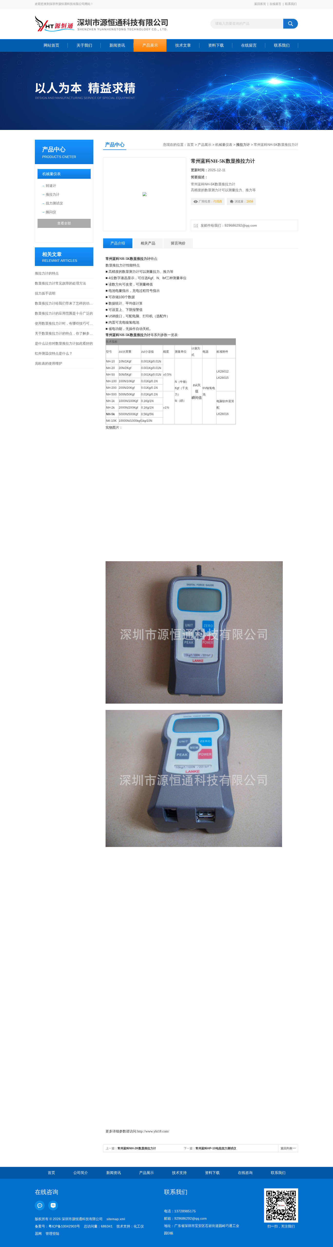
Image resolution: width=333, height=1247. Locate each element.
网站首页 (51, 45)
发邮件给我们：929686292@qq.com (228, 225)
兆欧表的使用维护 (48, 363)
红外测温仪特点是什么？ (53, 353)
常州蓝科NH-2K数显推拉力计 (137, 1148)
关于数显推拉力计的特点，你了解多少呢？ (64, 333)
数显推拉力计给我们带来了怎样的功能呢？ (64, 303)
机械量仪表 (51, 174)
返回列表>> (288, 1148)
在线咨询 (245, 1173)
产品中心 (54, 149)
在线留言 (275, 4)
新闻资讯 (117, 45)
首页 (190, 145)
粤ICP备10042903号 (64, 1226)
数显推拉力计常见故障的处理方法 (60, 283)
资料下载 (216, 45)
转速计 (51, 186)
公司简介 (80, 1173)
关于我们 (84, 45)
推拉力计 (52, 194)
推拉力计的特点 (47, 273)
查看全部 (64, 223)
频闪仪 (51, 212)
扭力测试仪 (54, 203)
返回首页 (260, 4)
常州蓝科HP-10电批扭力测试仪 (216, 1148)
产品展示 (150, 45)
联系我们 (291, 4)
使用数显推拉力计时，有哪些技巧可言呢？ (64, 323)
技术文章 (183, 45)
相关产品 (148, 243)
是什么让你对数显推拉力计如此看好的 (64, 343)
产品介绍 (117, 243)
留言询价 (178, 243)
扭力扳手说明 (45, 293)
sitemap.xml (116, 1219)
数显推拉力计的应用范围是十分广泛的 (64, 313)
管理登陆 (52, 1234)
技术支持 (179, 1173)
